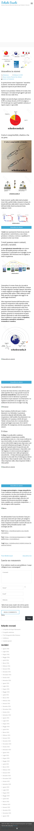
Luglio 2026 (6, 651)
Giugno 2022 (6, 793)
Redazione (6, 75)
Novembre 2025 (7, 674)
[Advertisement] (17, 25)
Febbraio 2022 (6, 804)
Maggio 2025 (6, 692)
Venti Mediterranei (7, 556)
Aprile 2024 (6, 729)
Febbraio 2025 (6, 700)
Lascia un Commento (8, 79)
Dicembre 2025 (7, 672)
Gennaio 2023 (6, 772)
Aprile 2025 (6, 695)
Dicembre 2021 (7, 810)
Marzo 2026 (6, 663)
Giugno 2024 (6, 723)
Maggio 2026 (6, 657)
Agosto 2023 (6, 752)
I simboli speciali (7, 641)
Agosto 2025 (6, 683)
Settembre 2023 (7, 749)
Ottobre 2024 (6, 712)
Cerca (3, 615)
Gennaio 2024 (6, 738)
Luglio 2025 (6, 686)
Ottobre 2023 (6, 747)
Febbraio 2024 (6, 735)
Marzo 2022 (6, 801)
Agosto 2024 (6, 718)
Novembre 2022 (7, 778)
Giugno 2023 (6, 758)
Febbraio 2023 (6, 770)
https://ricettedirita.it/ (12, 539)
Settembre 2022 (7, 784)
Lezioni (8, 77)
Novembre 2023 (7, 744)
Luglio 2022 (6, 790)
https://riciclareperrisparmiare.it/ (15, 537)
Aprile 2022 (6, 798)
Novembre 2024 (7, 709)
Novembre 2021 (7, 813)
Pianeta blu (14, 77)
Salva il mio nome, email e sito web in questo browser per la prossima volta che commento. (15, 606)
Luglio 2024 (6, 721)
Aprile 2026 (6, 660)
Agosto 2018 (6, 816)
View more (15, 825)
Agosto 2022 (6, 787)
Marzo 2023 (6, 767)
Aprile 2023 (6, 764)
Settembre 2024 (7, 715)
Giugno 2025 (6, 689)
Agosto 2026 (6, 648)
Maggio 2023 (6, 761)
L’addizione (6, 638)
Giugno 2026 (6, 654)
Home (4, 77)
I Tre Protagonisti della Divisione (11, 635)
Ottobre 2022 (6, 781)
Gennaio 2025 (6, 703)
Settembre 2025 (7, 680)
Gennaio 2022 (6, 807)
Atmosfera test (27, 556)
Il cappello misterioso (8, 632)
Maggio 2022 (6, 796)
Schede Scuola (9, 2)
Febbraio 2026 (6, 666)
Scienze (20, 77)
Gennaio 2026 (6, 669)
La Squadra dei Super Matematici (12, 629)
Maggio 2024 (6, 726)
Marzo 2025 (6, 698)
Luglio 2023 (6, 755)
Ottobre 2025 (6, 677)
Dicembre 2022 (7, 775)
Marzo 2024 (6, 732)
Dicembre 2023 (7, 741)
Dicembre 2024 (7, 706)
